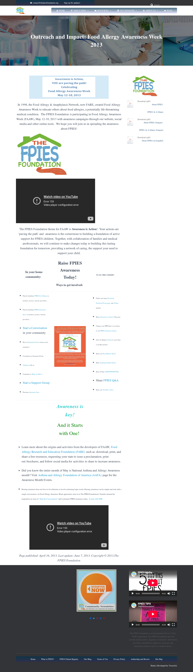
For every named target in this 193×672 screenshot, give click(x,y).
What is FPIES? (47, 659)
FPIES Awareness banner (108, 331)
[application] (153, 582)
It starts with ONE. (96, 499)
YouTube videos (107, 390)
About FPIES (79, 10)
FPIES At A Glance (41, 296)
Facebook (110, 298)
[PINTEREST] (104, 618)
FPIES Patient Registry (69, 659)
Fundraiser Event (32, 342)
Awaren (31, 392)
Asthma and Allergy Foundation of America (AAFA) (70, 475)
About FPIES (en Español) (152, 140)
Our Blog (87, 659)
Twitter (116, 303)
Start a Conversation (35, 328)
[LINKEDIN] (100, 618)
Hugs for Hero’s (37, 374)
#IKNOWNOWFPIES (112, 372)
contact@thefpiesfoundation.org (45, 2)
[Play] (132, 593)
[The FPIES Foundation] (20, 10)
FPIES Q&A (111, 380)
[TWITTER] (94, 618)
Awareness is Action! (107, 317)
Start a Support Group (36, 383)
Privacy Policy (119, 659)
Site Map (158, 659)
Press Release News (108, 354)
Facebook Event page (103, 303)
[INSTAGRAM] (97, 618)
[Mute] (168, 593)
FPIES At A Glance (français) (151, 130)
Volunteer (26, 365)
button (110, 340)
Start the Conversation (48, 499)
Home (62, 10)
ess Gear (36, 392)
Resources (103, 10)
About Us (151, 10)
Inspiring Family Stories (108, 363)
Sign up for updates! (72, 2)
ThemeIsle (173, 665)
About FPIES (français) (153, 122)
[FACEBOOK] (90, 618)
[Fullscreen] (173, 593)
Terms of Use (102, 659)
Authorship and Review (140, 659)
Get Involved (127, 10)
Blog (169, 10)
